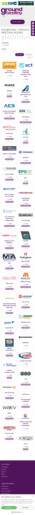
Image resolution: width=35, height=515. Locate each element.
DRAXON (25, 157)
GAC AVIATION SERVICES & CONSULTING (9, 218)
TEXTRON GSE (9, 393)
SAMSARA (26, 342)
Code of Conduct (5, 493)
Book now (3, 471)
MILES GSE (9, 283)
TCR (25, 379)
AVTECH (25, 137)
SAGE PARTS (9, 328)
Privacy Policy (4, 488)
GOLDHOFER (25, 220)
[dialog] (17, 504)
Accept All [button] (9, 507)
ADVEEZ (9, 91)
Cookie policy (4, 486)
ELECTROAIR (9, 174)
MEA (9, 263)
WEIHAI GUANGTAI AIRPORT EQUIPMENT (26, 423)
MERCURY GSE (25, 281)
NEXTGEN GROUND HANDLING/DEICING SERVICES (9, 305)
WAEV (9, 413)
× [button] (33, 496)
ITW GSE (25, 241)
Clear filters (29, 54)
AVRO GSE (9, 133)
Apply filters (19, 54)
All (3, 36)
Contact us (4, 469)
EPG (25, 178)
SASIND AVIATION (25, 361)
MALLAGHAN (25, 261)
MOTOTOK (25, 302)
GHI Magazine (4, 467)
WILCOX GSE (9, 433)
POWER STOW (25, 322)
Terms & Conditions (6, 491)
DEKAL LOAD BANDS (9, 154)
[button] (17, 512)
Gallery (3, 474)
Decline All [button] (25, 507)
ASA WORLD (26, 117)
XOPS (25, 444)
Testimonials (4, 476)
